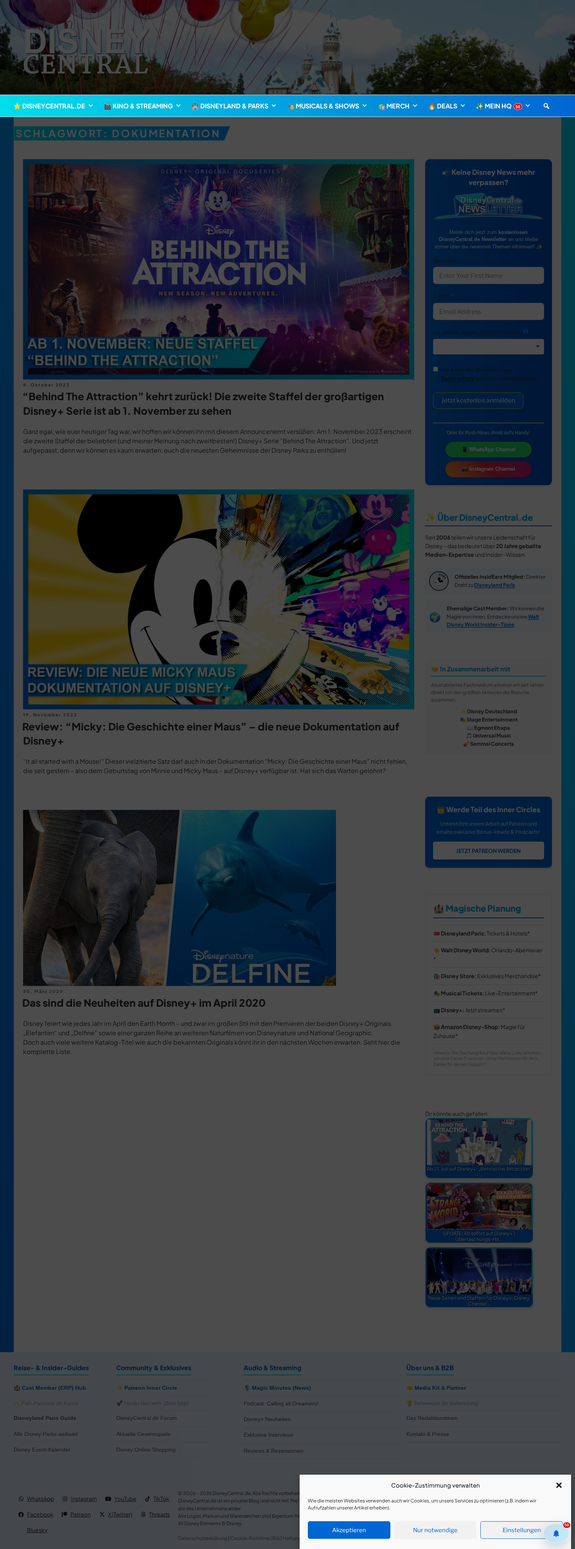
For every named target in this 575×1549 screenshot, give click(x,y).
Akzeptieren (349, 1530)
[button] (559, 1485)
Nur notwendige (435, 1530)
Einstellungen (522, 1530)
